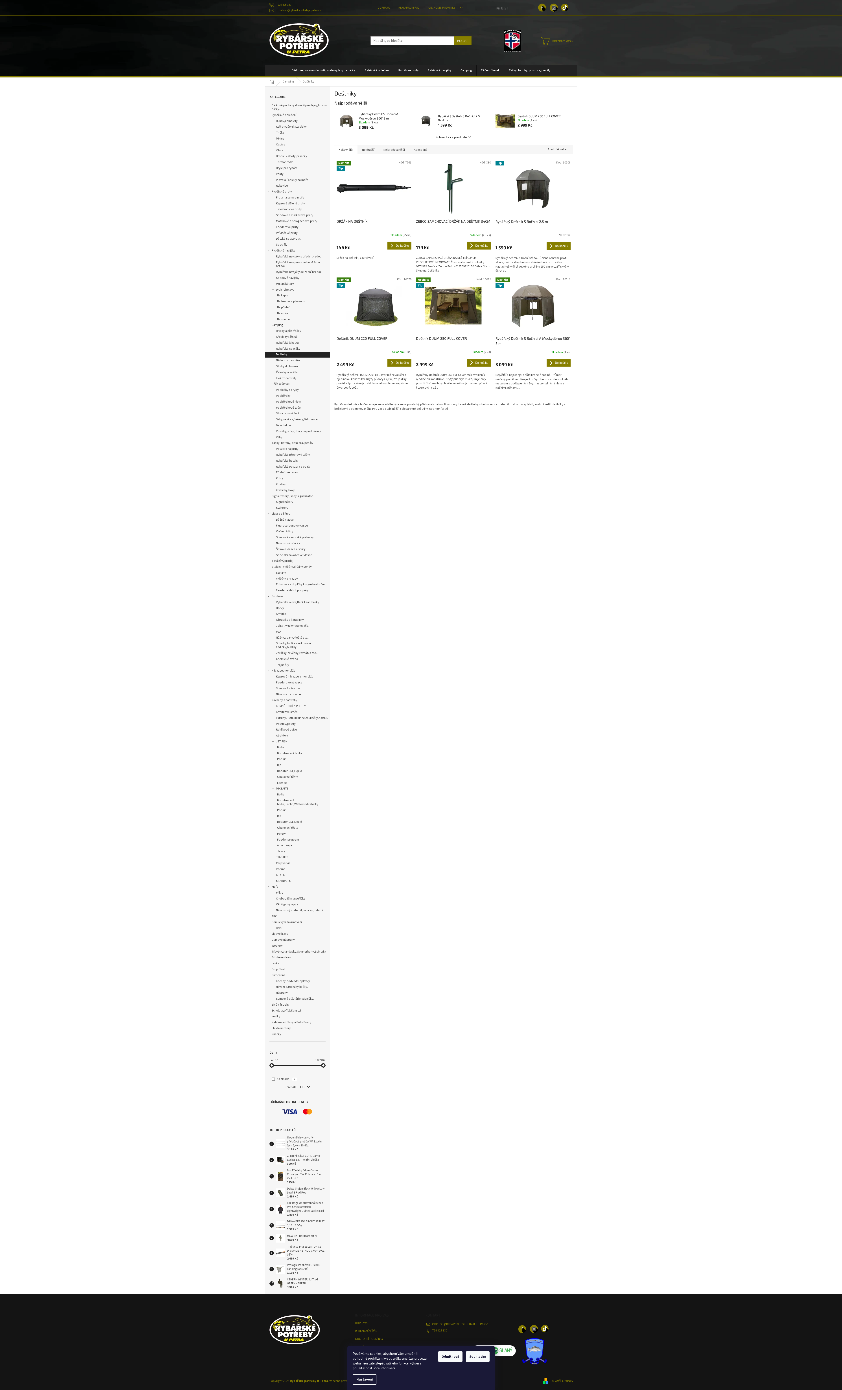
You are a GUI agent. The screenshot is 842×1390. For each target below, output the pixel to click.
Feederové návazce (289, 682)
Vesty (280, 174)
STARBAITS (283, 881)
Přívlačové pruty (287, 233)
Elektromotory (281, 1028)
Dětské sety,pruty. (288, 239)
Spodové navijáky (287, 278)
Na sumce (283, 319)
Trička (280, 132)
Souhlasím (477, 1356)
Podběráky (283, 396)
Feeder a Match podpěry (292, 590)
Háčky (280, 608)
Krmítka (281, 614)
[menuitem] (323, 70)
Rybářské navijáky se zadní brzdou (299, 272)
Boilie (280, 747)
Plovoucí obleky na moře (292, 180)
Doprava (384, 8)
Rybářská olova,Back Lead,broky (297, 602)
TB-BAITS (282, 857)
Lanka (275, 963)
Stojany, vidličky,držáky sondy (292, 567)
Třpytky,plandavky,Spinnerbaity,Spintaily (299, 951)
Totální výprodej (282, 561)
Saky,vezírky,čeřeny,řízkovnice (297, 419)
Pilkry (279, 893)
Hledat (462, 40)
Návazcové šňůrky (288, 543)
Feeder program (288, 839)
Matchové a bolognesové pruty (296, 221)
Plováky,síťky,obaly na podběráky (298, 431)
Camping (277, 325)
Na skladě (286, 1079)
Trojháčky (282, 665)
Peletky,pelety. (286, 724)
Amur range (284, 845)
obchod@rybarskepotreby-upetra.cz (460, 1324)
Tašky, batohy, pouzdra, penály (292, 443)
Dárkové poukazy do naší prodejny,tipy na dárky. (299, 107)
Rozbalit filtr (295, 1087)
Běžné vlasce (285, 520)
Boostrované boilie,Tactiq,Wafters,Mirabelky (297, 802)
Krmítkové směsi (287, 712)
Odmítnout (450, 1356)
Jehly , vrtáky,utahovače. (292, 626)
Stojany (281, 573)
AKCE (275, 916)
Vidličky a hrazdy (287, 579)
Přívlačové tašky (287, 472)
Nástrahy (282, 993)
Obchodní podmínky (441, 8)
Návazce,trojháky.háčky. (292, 987)
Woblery (277, 946)
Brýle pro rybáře (287, 168)
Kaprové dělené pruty (290, 203)
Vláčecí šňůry (284, 531)
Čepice (280, 144)
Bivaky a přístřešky (288, 331)
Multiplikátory (285, 284)
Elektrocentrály (286, 378)
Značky (276, 1034)
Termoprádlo (284, 162)
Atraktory (282, 735)
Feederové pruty (287, 227)
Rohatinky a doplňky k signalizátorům (300, 584)
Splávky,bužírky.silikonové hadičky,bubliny (293, 645)
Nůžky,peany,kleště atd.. (292, 637)
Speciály (281, 244)
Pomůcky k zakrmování (287, 922)
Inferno (281, 869)
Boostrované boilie (289, 753)
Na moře (282, 313)
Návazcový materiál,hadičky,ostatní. (300, 910)
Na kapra (283, 295)
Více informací (384, 1368)
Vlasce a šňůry (281, 514)
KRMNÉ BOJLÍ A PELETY (291, 706)
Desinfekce (283, 425)
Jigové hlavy (280, 934)
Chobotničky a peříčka (290, 898)
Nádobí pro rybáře (288, 360)
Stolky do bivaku (287, 366)
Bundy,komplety (287, 121)
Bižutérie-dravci (282, 957)
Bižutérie (278, 596)
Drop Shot (278, 969)
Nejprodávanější (394, 150)
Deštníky (281, 354)
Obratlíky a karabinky (290, 620)
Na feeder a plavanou (291, 301)
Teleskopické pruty (289, 209)
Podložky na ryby (287, 390)
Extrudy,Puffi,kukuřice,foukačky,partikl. (302, 718)
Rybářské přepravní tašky (293, 455)
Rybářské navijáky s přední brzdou (298, 256)
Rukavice (282, 186)
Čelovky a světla (287, 372)
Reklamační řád (409, 8)
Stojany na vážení (287, 413)
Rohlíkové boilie (286, 729)
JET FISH (281, 741)
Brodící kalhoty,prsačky (291, 156)
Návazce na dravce (288, 694)
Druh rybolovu (285, 290)
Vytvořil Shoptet (562, 1381)
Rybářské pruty (282, 191)
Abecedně (420, 150)
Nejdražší (368, 150)
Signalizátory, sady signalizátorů (293, 496)
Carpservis (283, 863)
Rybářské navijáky (283, 250)
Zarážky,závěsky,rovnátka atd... (297, 653)
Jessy (281, 851)
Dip (279, 765)
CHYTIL (280, 875)
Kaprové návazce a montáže (294, 676)
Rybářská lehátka (287, 343)
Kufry (279, 478)
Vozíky (276, 1016)
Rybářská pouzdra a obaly (293, 467)
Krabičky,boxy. (285, 490)
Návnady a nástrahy (284, 700)
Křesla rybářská (286, 337)
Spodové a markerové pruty (294, 215)
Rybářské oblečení (284, 115)
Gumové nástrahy (283, 940)
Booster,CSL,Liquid (289, 771)
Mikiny (280, 138)
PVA (278, 632)
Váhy (279, 437)
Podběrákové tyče (288, 408)
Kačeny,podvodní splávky (293, 981)
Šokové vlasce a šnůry (291, 549)
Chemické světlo (287, 659)
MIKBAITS (282, 788)
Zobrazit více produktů (451, 137)
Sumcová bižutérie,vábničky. (295, 999)
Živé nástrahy (280, 1005)
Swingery (282, 508)
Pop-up (282, 759)
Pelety (281, 834)
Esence (282, 783)
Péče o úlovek (281, 384)
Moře (275, 887)
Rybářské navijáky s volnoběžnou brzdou (298, 264)
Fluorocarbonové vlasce (292, 525)
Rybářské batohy (287, 461)
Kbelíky (281, 484)
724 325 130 (439, 1330)
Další (279, 928)
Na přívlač (283, 307)
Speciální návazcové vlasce (294, 555)
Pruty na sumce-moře (290, 197)
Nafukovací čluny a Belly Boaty (291, 1022)
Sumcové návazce (288, 688)
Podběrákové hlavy (289, 402)
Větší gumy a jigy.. (287, 904)
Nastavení (364, 1379)
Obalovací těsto (287, 777)
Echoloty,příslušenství (286, 1010)
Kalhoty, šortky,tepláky (291, 127)
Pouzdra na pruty (287, 449)
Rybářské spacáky (288, 349)
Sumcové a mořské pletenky (295, 537)
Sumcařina (278, 975)
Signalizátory (284, 502)
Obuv (279, 150)
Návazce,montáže (283, 670)
